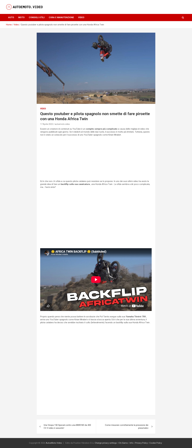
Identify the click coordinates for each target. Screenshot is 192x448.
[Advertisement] (96, 158)
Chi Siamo (123, 443)
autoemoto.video (62, 124)
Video (81, 17)
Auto (11, 17)
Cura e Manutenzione (61, 17)
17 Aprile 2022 (46, 124)
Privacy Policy (141, 443)
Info (131, 443)
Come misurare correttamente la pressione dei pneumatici (126, 426)
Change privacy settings (106, 443)
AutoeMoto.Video (54, 443)
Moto (21, 17)
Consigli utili (37, 17)
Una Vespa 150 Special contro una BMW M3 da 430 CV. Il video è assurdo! (67, 426)
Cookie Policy (155, 443)
